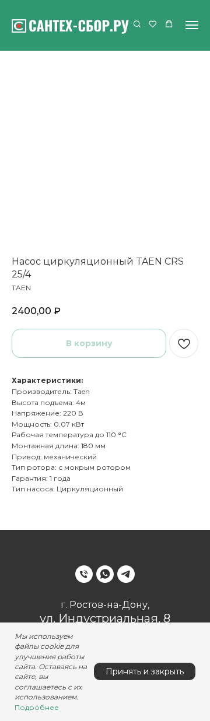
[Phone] (84, 574)
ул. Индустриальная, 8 (105, 618)
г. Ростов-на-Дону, (105, 604)
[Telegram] (126, 574)
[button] (137, 24)
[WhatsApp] (105, 574)
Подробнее (37, 707)
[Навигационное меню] (192, 25)
